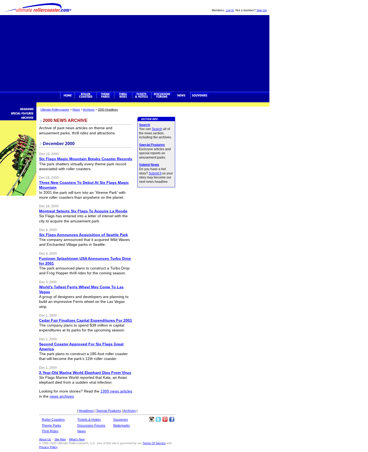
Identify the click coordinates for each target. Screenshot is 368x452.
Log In (230, 10)
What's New (77, 439)
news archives (62, 396)
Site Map (60, 439)
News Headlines (18, 109)
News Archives (18, 117)
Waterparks (121, 426)
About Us (45, 439)
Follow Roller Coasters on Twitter (158, 419)
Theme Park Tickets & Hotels (141, 95)
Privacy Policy (48, 447)
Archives (89, 109)
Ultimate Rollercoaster (37, 7)
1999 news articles (116, 391)
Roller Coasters (53, 420)
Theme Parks (105, 95)
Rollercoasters (85, 95)
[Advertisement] (135, 52)
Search (144, 125)
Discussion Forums (161, 95)
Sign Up (261, 10)
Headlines (86, 411)
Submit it (155, 173)
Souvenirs (199, 95)
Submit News (149, 165)
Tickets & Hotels (89, 420)
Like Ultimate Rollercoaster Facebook (171, 419)
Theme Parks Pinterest (165, 419)
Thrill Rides (123, 95)
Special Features (152, 145)
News (181, 95)
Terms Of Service (154, 443)
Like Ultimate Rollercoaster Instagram (151, 419)
